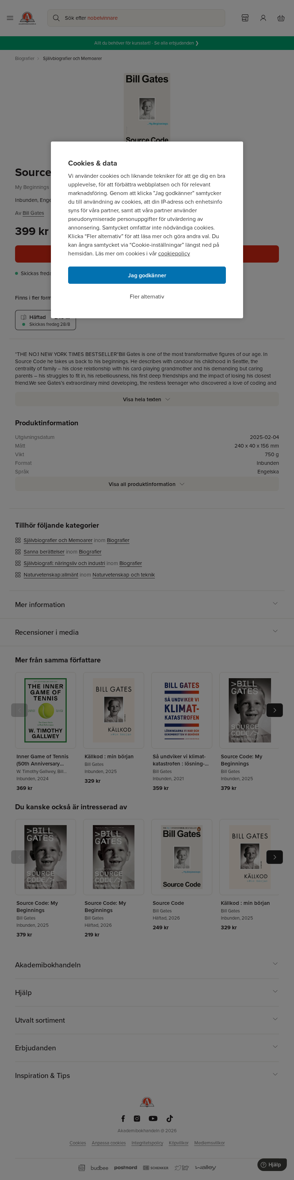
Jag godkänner (147, 275)
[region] (147, 230)
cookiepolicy (174, 253)
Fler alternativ (147, 296)
